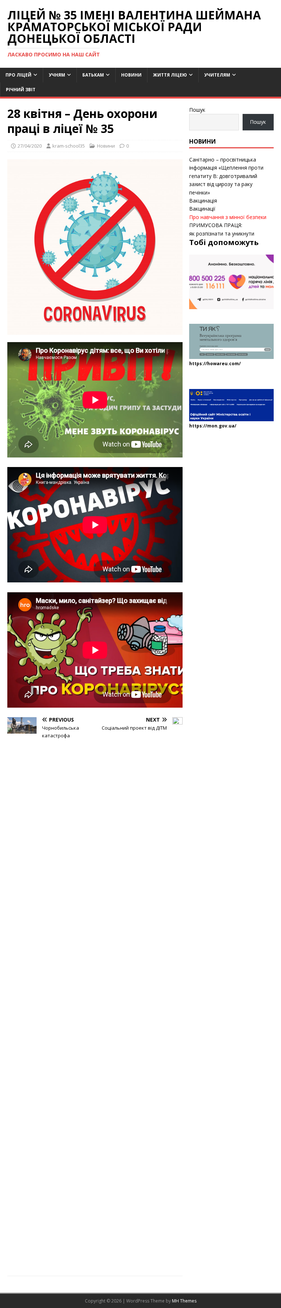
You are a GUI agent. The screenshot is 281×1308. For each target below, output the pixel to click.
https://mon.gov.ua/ (212, 426)
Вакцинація (203, 200)
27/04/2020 (30, 145)
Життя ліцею (170, 75)
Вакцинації (202, 208)
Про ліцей (18, 75)
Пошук (197, 109)
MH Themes (184, 1301)
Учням (57, 75)
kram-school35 (68, 145)
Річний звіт (20, 89)
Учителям (217, 75)
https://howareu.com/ (215, 363)
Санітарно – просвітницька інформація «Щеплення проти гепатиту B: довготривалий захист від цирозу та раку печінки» (226, 176)
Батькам (93, 75)
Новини (131, 75)
